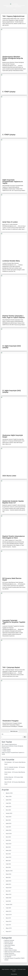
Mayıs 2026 (8, 796)
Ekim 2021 (8, 891)
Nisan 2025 (8, 816)
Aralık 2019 (8, 911)
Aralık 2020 (8, 897)
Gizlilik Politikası (13, 969)
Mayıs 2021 (8, 894)
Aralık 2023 (8, 850)
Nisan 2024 (8, 843)
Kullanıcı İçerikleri (8, 948)
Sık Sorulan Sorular (21, 969)
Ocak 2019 (8, 924)
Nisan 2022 (8, 874)
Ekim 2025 (8, 810)
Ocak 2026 (8, 803)
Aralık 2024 (8, 830)
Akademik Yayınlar (8, 942)
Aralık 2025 (8, 806)
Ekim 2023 (8, 854)
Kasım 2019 (9, 914)
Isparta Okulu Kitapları (9, 945)
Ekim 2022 (8, 867)
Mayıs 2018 (8, 928)
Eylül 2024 (8, 840)
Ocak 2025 (8, 827)
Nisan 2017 (8, 931)
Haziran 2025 (9, 813)
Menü (14, 9)
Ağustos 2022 (9, 870)
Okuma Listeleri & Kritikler (10, 950)
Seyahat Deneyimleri (9, 953)
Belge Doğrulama (5, 969)
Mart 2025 (8, 820)
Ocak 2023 (8, 864)
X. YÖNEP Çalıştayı (6, 749)
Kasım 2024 (9, 833)
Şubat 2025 (8, 823)
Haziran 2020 (9, 904)
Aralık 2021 (8, 884)
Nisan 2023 (8, 857)
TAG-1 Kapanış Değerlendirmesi (9, 744)
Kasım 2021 (9, 887)
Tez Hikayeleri (7, 956)
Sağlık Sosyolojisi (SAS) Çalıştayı (12, 951)
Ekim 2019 (8, 918)
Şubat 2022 (8, 881)
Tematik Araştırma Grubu (10, 955)
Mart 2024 (8, 847)
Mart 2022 (8, 877)
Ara (2, 734)
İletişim (14, 970)
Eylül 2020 (8, 901)
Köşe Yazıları (7, 947)
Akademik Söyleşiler (9, 940)
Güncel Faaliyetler (8, 943)
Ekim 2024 (8, 837)
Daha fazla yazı (14, 731)
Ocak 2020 (8, 908)
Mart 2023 (8, 860)
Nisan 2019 (8, 921)
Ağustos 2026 (9, 793)
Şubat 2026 (8, 799)
